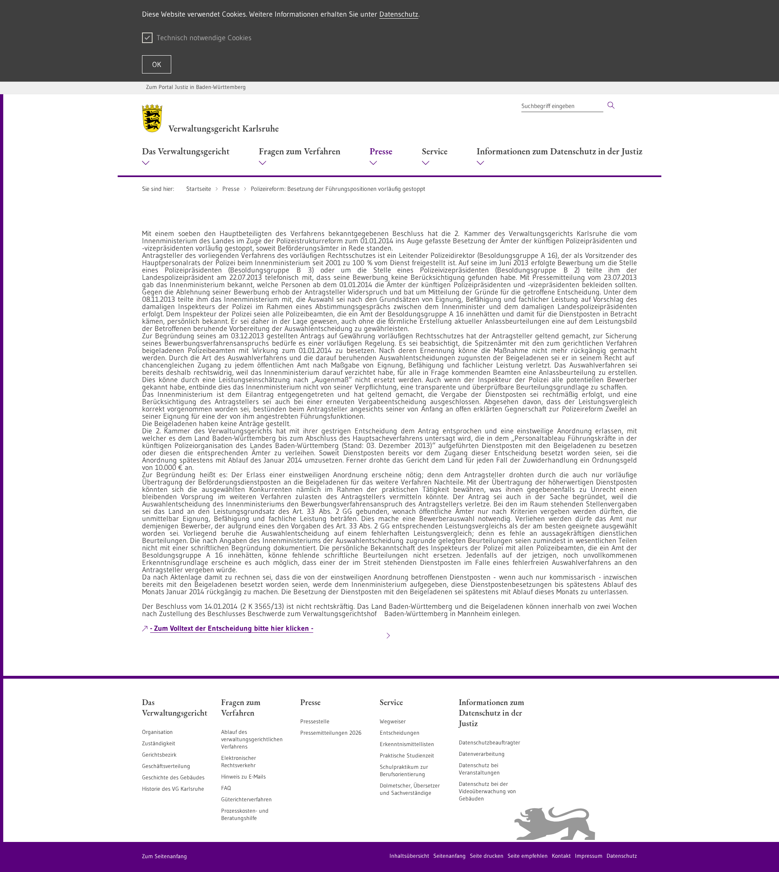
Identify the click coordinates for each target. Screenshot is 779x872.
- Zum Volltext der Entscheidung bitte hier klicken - (231, 628)
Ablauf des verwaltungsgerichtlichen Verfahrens (252, 739)
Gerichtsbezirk (159, 754)
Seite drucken (487, 855)
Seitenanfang (449, 855)
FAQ (226, 788)
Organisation (157, 732)
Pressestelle (314, 721)
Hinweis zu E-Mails (243, 776)
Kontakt (561, 855)
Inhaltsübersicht (409, 855)
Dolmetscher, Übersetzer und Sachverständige (410, 789)
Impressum (589, 855)
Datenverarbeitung (482, 753)
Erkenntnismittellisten (407, 744)
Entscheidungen (400, 732)
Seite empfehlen (528, 855)
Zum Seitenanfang (164, 856)
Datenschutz (398, 14)
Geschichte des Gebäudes (173, 777)
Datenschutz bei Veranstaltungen (479, 769)
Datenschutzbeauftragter (489, 742)
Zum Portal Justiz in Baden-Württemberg (196, 87)
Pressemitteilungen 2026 (331, 732)
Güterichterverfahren (246, 799)
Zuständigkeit (158, 743)
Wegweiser (393, 721)
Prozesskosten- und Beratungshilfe (245, 814)
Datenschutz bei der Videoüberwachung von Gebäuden (487, 791)
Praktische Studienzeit (407, 755)
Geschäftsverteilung (166, 766)
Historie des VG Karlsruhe (173, 788)
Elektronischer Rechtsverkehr (238, 761)
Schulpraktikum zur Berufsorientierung (404, 770)
